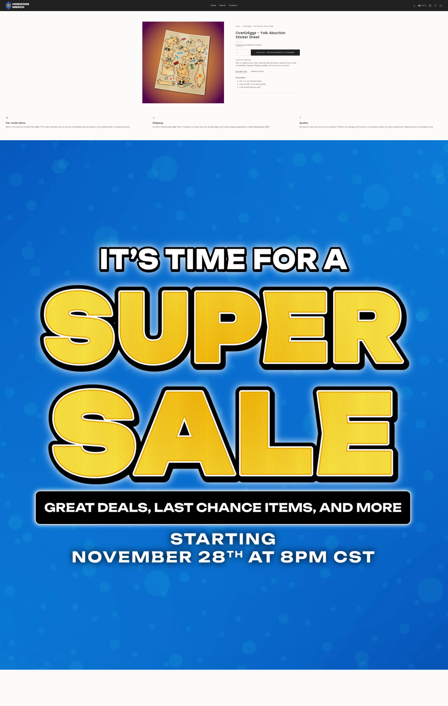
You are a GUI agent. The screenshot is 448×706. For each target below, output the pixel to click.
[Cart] (440, 6)
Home (238, 26)
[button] (233, 5)
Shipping (239, 45)
